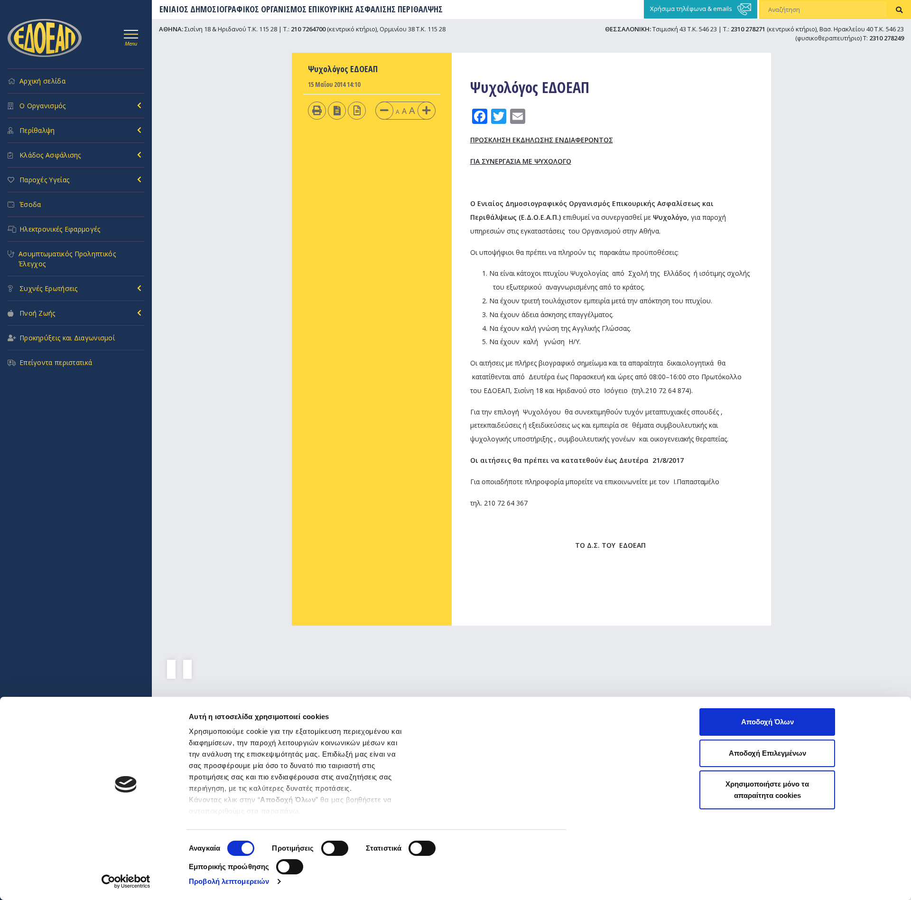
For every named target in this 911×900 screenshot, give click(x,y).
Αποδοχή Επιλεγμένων (767, 753)
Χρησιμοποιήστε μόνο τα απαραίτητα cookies (767, 789)
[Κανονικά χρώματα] (357, 109)
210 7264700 (308, 29)
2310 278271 (748, 29)
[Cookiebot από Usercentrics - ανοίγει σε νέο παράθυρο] (125, 881)
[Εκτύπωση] (317, 109)
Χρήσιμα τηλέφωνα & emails (692, 8)
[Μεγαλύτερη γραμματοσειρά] (426, 109)
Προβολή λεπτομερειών (229, 881)
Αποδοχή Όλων (767, 722)
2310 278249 (886, 38)
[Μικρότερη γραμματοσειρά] (384, 109)
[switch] (334, 848)
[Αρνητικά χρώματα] (337, 109)
